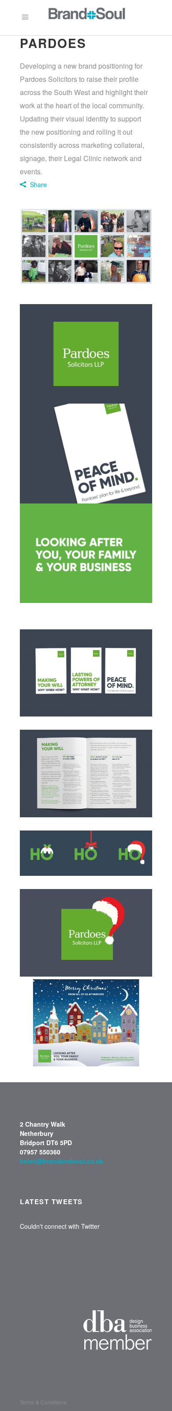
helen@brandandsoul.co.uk (62, 1161)
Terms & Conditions (43, 1402)
